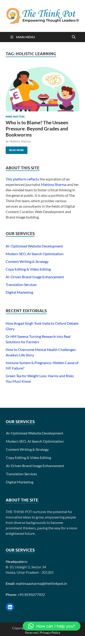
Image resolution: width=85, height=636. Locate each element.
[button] (51, 626)
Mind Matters (15, 116)
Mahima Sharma (20, 141)
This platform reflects (22, 179)
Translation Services (21, 284)
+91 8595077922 (31, 594)
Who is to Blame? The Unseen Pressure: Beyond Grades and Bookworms (37, 129)
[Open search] (73, 37)
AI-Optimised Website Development (34, 246)
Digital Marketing (19, 292)
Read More (15, 149)
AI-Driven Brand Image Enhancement (35, 277)
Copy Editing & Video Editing (28, 269)
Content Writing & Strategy (27, 261)
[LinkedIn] (10, 607)
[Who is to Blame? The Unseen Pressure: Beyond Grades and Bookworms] (42, 88)
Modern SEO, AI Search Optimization (34, 254)
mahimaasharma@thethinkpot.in (41, 583)
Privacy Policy (50, 632)
